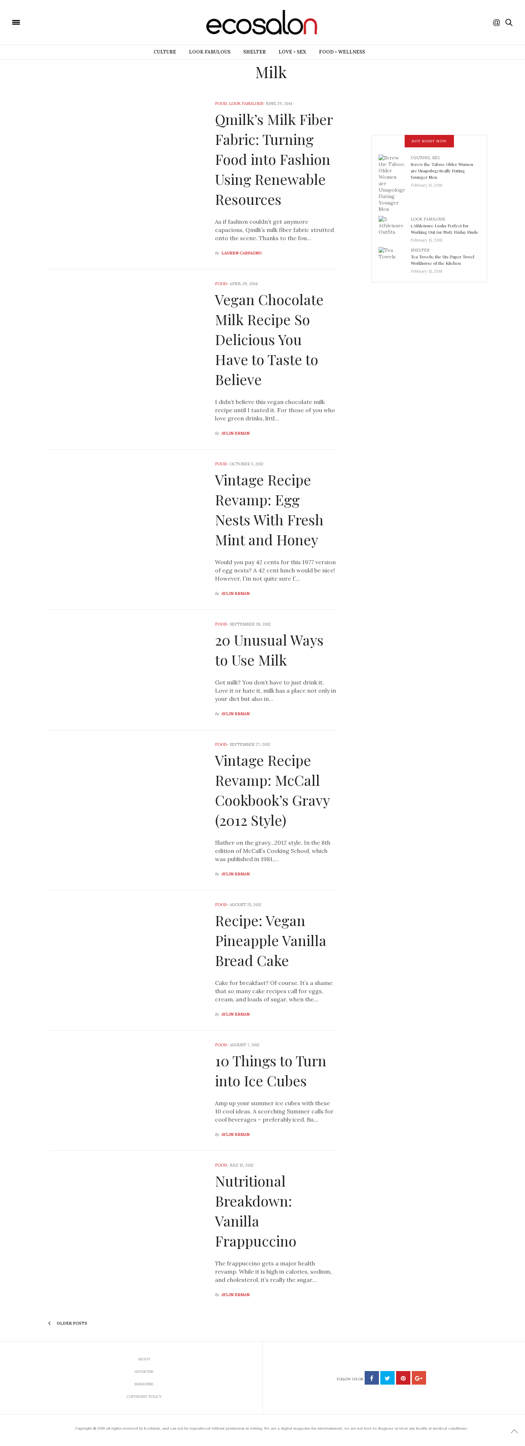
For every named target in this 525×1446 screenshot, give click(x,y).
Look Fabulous (209, 52)
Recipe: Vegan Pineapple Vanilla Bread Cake (270, 940)
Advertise (144, 1371)
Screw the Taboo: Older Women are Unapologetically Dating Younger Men (442, 170)
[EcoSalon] (59, 21)
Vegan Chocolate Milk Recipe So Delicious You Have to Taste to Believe (269, 339)
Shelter (254, 52)
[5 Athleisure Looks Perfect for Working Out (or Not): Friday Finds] (395, 227)
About (144, 1359)
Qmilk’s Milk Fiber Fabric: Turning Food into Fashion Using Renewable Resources (273, 159)
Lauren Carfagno (241, 253)
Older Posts (71, 1323)
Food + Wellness (342, 52)
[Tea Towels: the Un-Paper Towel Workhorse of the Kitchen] (395, 258)
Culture (165, 52)
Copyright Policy (144, 1396)
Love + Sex (292, 52)
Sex (436, 157)
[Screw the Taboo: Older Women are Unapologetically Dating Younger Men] (395, 183)
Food (221, 103)
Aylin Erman (235, 433)
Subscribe (144, 1384)
